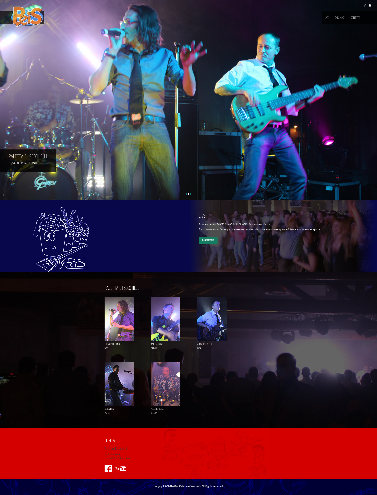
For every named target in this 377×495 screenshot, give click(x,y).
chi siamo (339, 17)
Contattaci (207, 240)
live (327, 17)
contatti (355, 17)
